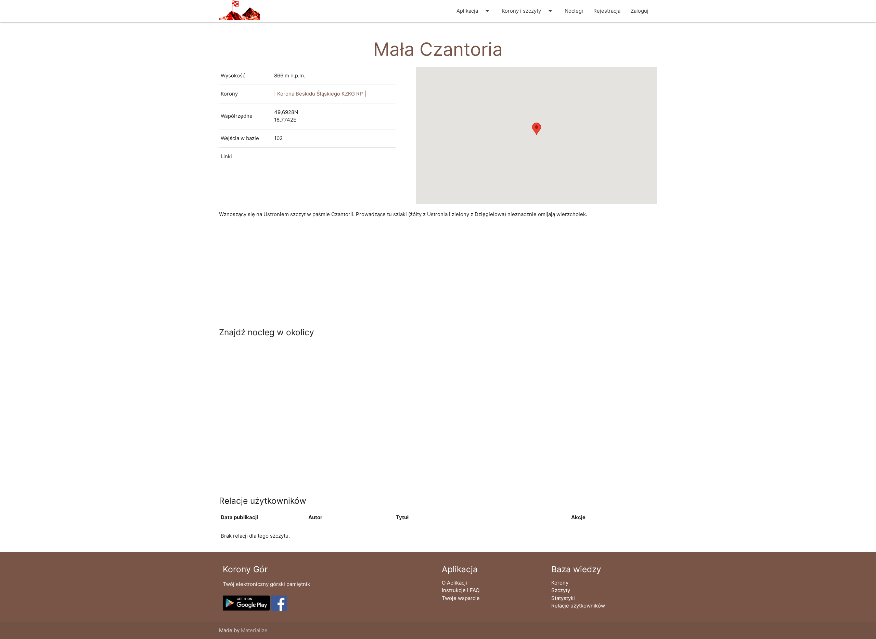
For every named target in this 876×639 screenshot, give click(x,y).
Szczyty (560, 590)
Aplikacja (473, 11)
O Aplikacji (454, 582)
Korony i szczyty (528, 11)
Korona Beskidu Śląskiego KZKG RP (320, 93)
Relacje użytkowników (578, 605)
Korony (559, 582)
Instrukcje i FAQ (460, 590)
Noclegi (574, 11)
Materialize (254, 630)
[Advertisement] (424, 273)
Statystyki (563, 598)
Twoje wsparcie (461, 598)
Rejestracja (606, 11)
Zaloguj (639, 11)
